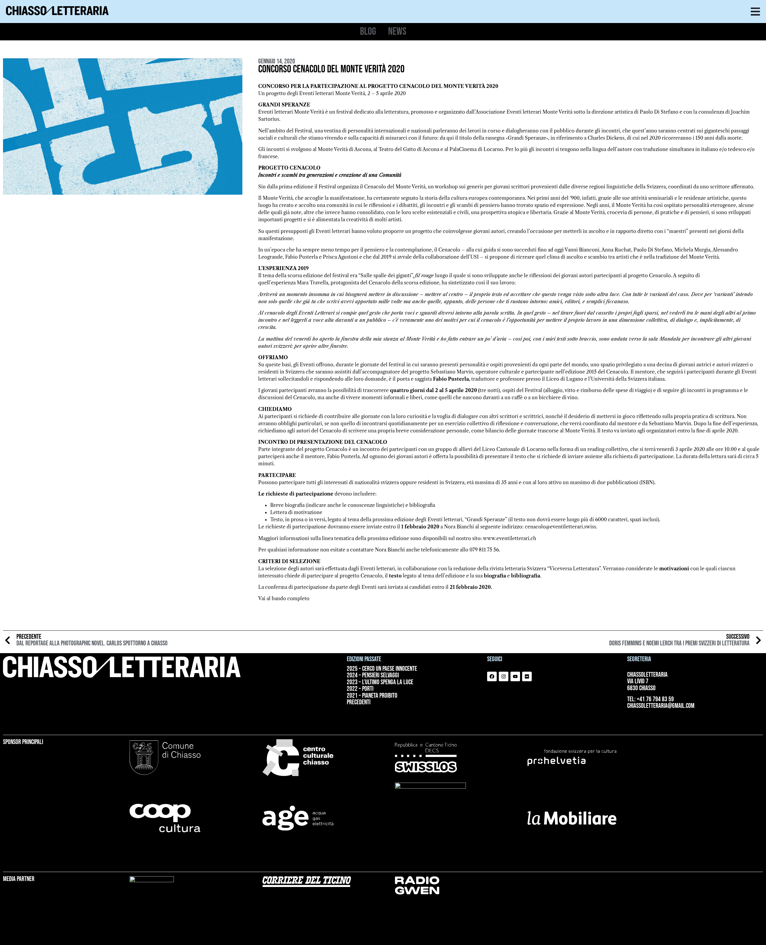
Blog (368, 32)
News (397, 32)
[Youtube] (515, 676)
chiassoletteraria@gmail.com (660, 706)
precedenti (358, 702)
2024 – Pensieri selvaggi (373, 675)
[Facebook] (492, 676)
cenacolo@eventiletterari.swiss (560, 527)
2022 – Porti (360, 689)
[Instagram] (503, 676)
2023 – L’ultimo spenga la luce (380, 682)
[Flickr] (527, 676)
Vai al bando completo (283, 598)
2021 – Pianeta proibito (372, 696)
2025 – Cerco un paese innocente (382, 669)
